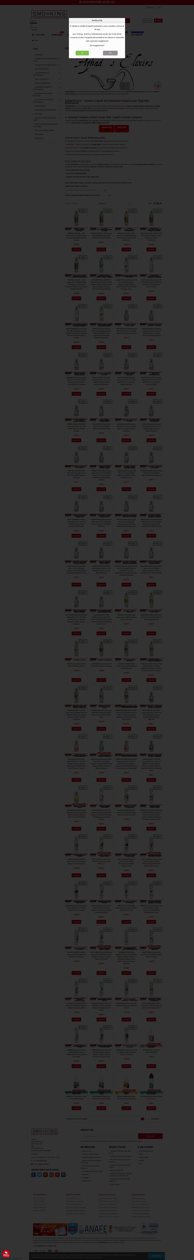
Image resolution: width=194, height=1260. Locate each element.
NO (110, 53)
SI (82, 53)
